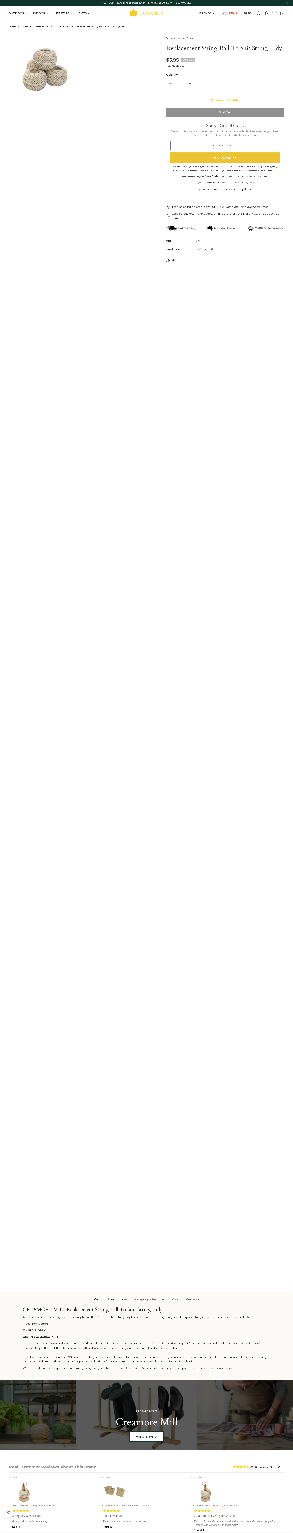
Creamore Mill (41, 26)
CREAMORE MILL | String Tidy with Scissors (189, 1505)
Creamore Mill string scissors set (189, 1516)
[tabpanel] (146, 1338)
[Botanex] (146, 13)
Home (12, 26)
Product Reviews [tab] (185, 1299)
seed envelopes (271, 1516)
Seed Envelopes (87, 1516)
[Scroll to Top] (286, 1512)
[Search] (259, 13)
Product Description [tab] (110, 1299)
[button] (282, 13)
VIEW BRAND (146, 1436)
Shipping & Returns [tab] (149, 1299)
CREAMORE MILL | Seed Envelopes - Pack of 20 (100, 1505)
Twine (24, 26)
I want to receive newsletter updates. (226, 189)
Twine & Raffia (205, 249)
